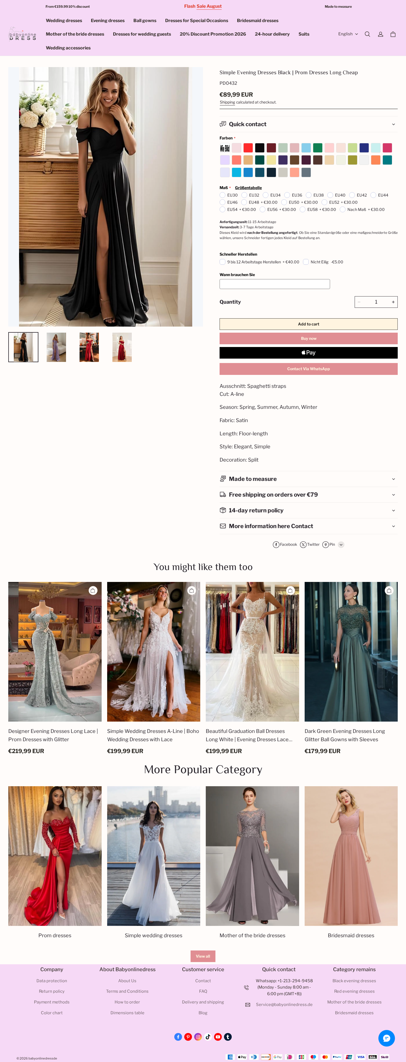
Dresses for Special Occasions (196, 20)
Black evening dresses (354, 980)
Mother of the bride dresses (75, 34)
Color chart (52, 1012)
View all (203, 956)
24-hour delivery (272, 34)
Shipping (227, 102)
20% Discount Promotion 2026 (213, 34)
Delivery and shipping (203, 1002)
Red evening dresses (354, 991)
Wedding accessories (68, 48)
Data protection (51, 980)
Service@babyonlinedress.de (284, 1004)
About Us (127, 980)
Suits (304, 34)
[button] (367, 34)
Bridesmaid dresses (257, 20)
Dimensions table (127, 1012)
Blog (203, 1012)
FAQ (203, 991)
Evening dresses (108, 20)
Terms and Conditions (127, 991)
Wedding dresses (64, 20)
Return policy (52, 991)
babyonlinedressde (42, 1058)
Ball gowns (144, 20)
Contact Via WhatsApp (308, 368)
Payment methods (52, 1002)
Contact (203, 980)
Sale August (209, 6)
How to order (127, 1002)
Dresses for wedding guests (142, 34)
